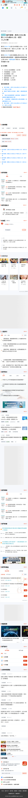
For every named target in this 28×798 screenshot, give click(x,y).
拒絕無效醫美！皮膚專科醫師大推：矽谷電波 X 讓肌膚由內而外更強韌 (23, 281)
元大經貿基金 (4, 589)
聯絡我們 (18, 793)
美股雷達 (7, 415)
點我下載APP (16, 107)
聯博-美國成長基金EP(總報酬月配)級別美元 (11, 578)
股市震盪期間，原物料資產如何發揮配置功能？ (4, 265)
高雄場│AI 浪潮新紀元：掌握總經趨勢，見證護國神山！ (16, 181)
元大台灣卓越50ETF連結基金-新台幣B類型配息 (12, 583)
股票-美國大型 (8, 580)
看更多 (25, 172)
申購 (25, 584)
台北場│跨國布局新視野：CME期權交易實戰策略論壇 (16, 193)
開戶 (25, 579)
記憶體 (6, 657)
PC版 (2, 791)
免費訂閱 (24, 773)
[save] (20, 8)
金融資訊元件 (11, 793)
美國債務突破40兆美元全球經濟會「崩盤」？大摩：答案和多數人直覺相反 (23, 265)
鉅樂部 (15, 791)
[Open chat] (25, 8)
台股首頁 (19, 135)
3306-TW (7, 46)
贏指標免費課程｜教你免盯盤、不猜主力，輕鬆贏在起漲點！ (16, 187)
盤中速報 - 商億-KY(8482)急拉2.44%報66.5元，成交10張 (14, 248)
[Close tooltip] (24, 11)
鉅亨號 (11, 791)
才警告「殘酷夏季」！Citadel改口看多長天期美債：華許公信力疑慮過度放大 (13, 281)
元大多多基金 (4, 595)
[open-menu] (1, 5)
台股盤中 (10, 31)
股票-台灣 (7, 586)
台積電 (6, 661)
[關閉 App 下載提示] (1, 2)
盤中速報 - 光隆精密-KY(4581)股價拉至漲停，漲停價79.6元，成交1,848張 (14, 241)
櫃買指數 (12, 59)
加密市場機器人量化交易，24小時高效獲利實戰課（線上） (16, 200)
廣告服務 (25, 791)
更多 (25, 335)
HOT (7, 180)
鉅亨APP (7, 791)
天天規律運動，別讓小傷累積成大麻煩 (13, 265)
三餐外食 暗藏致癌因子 (4, 281)
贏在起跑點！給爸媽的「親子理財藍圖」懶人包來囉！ (13, 132)
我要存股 (24, 135)
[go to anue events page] (22, 5)
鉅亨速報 (4, 31)
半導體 (6, 665)
